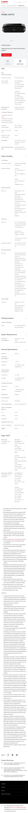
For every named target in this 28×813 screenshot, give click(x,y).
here (5, 115)
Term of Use (14, 807)
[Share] (8, 755)
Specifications (20, 64)
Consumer (19, 2)
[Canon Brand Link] (4, 2)
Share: (3, 755)
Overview (7, 64)
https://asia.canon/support (15, 539)
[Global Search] (23, 2)
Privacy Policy (22, 807)
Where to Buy (6, 55)
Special (3, 11)
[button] (11, 41)
